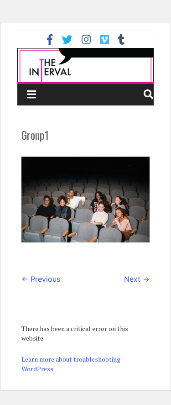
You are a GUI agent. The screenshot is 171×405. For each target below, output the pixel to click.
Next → (137, 279)
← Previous (40, 279)
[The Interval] (85, 65)
